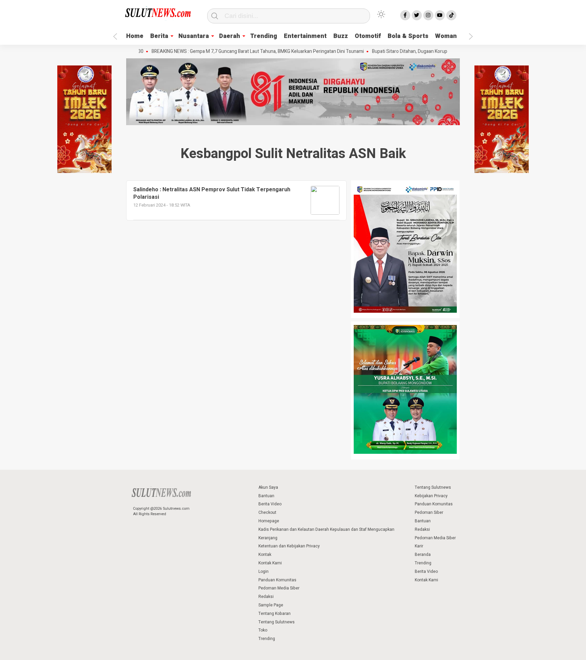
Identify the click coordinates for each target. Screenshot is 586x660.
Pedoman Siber (429, 512)
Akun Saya (268, 487)
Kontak (264, 554)
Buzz (340, 36)
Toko (262, 630)
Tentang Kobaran (274, 613)
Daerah (229, 36)
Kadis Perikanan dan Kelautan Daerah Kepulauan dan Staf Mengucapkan (326, 529)
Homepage (268, 521)
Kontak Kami (270, 563)
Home (134, 36)
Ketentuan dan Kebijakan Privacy (289, 546)
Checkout (267, 512)
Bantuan (266, 496)
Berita (159, 36)
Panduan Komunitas (277, 580)
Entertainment (305, 36)
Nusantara (193, 36)
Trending (263, 36)
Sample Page (270, 605)
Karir (419, 546)
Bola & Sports (408, 36)
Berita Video (269, 504)
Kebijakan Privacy (431, 496)
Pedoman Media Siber (278, 588)
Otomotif (368, 36)
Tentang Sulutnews (276, 622)
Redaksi (266, 597)
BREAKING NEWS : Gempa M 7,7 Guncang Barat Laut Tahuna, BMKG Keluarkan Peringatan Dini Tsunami (241, 51)
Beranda (423, 554)
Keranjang (267, 538)
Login (263, 571)
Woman (446, 36)
